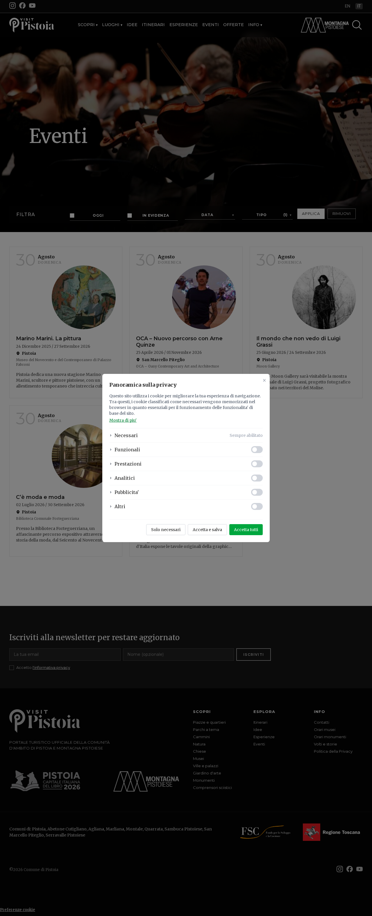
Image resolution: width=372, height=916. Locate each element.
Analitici (125, 478)
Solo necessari (165, 529)
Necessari (126, 435)
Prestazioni (128, 464)
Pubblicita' (127, 492)
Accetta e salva (207, 529)
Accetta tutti (246, 529)
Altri (120, 506)
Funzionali (127, 449)
